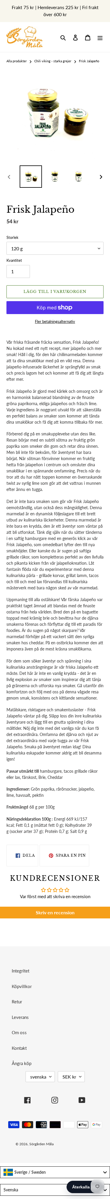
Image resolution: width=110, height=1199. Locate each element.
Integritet (20, 970)
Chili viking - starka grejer (52, 61)
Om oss (19, 1032)
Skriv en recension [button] (55, 912)
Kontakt (19, 1048)
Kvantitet (14, 260)
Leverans (20, 1017)
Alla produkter (16, 61)
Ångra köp (21, 1063)
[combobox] (55, 1172)
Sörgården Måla (41, 1144)
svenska (38, 1076)
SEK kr (69, 1076)
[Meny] (100, 37)
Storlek (12, 237)
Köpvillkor (22, 986)
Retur (17, 1001)
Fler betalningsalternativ (55, 321)
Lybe (85, 1144)
